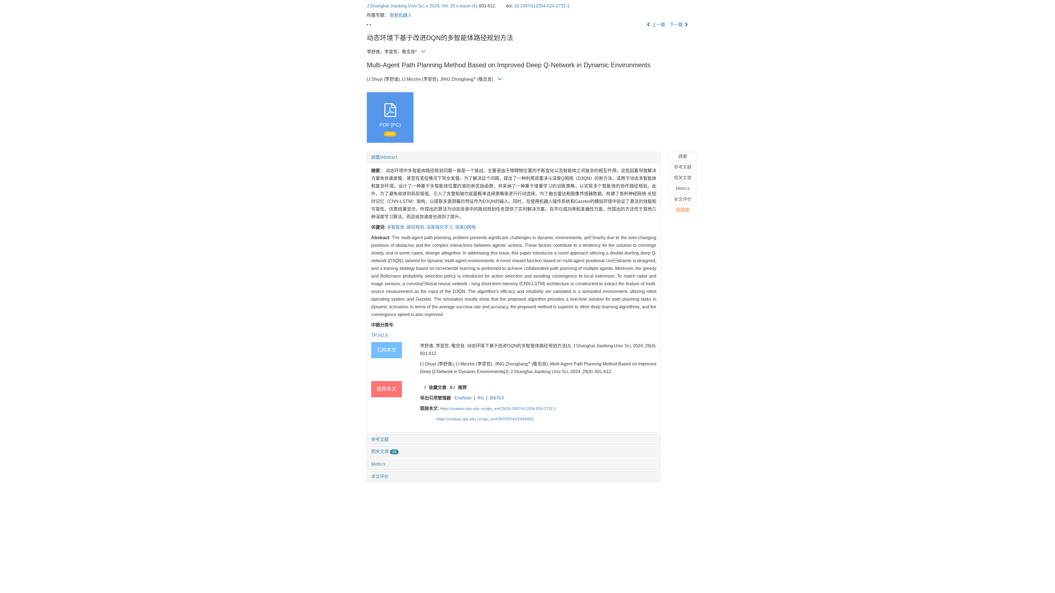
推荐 (462, 387)
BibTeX (497, 398)
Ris (480, 398)
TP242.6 (379, 335)
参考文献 (380, 439)
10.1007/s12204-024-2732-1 (542, 6)
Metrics (378, 464)
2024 (434, 6)
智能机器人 (401, 15)
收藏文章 (437, 387)
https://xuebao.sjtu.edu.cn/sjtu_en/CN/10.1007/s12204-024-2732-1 (498, 408)
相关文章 (383, 451)
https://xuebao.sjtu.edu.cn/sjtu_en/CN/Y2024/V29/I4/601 (485, 419)
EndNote (463, 398)
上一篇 (658, 24)
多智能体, (397, 227)
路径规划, (416, 227)
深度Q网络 (465, 227)
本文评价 (380, 476)
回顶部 (682, 210)
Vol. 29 (448, 6)
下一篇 (677, 24)
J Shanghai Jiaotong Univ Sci (395, 6)
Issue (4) (468, 6)
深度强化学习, (440, 227)
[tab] (513, 157)
